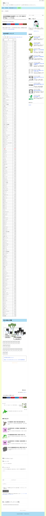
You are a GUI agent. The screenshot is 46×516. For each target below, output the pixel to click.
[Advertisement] (14, 369)
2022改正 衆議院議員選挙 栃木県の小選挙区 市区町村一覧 (17, 447)
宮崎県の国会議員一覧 (37, 96)
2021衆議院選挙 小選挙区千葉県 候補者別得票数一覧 (16, 421)
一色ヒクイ (24, 392)
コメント (4, 470)
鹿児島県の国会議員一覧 (37, 43)
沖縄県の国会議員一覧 (37, 37)
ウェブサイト (4, 483)
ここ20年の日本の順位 (10, 29)
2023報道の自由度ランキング (9, 357)
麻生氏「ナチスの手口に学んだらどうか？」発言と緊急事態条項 (14, 359)
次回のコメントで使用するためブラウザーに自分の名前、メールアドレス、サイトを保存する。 (15, 488)
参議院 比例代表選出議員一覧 (37, 90)
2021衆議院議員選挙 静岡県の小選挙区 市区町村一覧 (16, 434)
